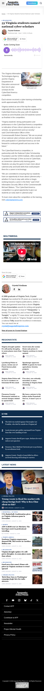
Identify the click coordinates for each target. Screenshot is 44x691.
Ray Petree (5, 533)
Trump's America (8, 537)
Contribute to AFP (11, 618)
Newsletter (8, 623)
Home (3, 14)
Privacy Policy (9, 635)
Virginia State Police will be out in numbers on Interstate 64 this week (11, 381)
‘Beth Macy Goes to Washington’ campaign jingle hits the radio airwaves (14, 579)
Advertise (8, 612)
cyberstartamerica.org (14, 200)
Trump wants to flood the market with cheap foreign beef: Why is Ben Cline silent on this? (21, 502)
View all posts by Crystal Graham (14, 330)
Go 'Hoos (15, 512)
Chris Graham (9, 355)
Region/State (7, 20)
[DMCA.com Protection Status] (22, 685)
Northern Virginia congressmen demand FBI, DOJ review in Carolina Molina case (16, 541)
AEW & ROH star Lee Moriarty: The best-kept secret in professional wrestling (16, 529)
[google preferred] (11, 39)
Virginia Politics (8, 496)
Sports (5, 524)
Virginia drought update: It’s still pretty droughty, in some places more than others (16, 554)
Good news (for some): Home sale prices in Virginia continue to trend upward (15, 566)
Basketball (7, 512)
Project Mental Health (12, 629)
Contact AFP (9, 606)
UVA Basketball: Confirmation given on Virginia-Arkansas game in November (16, 516)
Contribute (32, 3)
